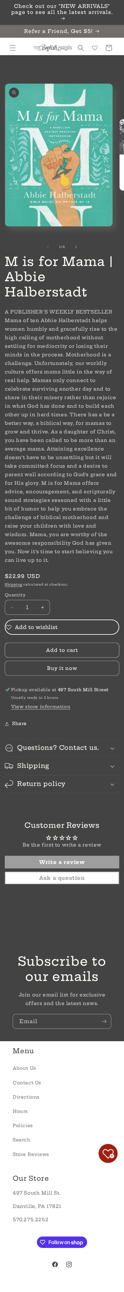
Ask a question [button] (62, 878)
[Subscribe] (104, 1021)
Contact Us (27, 1083)
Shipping (13, 584)
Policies (23, 1125)
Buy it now (62, 668)
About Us (24, 1068)
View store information (40, 707)
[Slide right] (76, 247)
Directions (26, 1097)
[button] (13, 48)
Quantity (15, 594)
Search (22, 1140)
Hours (20, 1111)
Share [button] (19, 723)
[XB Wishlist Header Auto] (95, 48)
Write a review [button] (62, 862)
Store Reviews (31, 1154)
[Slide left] (48, 247)
